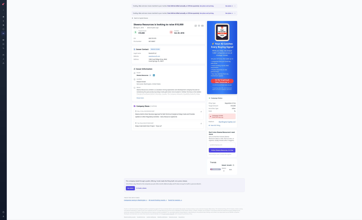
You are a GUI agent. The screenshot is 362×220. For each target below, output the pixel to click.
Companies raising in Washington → (135, 200)
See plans (130, 188)
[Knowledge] (3, 212)
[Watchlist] (3, 40)
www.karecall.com (154, 56)
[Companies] (3, 25)
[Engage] (3, 55)
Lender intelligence (151, 217)
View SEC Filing (215, 125)
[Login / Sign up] (3, 216)
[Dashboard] (3, 17)
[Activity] (3, 48)
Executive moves (173, 217)
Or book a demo (141, 188)
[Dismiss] (235, 6)
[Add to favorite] (199, 26)
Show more (140, 98)
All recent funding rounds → (158, 200)
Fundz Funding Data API (168, 214)
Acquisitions (181, 217)
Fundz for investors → (175, 200)
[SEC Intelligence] (3, 29)
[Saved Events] (3, 44)
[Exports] (3, 63)
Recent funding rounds (129, 217)
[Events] (3, 21)
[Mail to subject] (202, 26)
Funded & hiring (141, 217)
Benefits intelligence (162, 217)
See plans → (229, 6)
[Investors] (3, 33)
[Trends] (3, 59)
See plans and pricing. (207, 6)
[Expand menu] (3, 10)
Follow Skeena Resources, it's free (222, 150)
